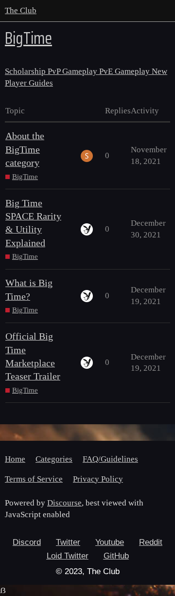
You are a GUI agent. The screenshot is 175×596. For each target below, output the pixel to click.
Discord (27, 542)
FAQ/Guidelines (110, 459)
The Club (20, 10)
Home (15, 459)
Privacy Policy (98, 479)
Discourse (64, 502)
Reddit (150, 542)
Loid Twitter (67, 555)
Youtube (109, 542)
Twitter (68, 542)
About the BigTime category (24, 149)
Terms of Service (34, 479)
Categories (53, 459)
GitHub (116, 555)
